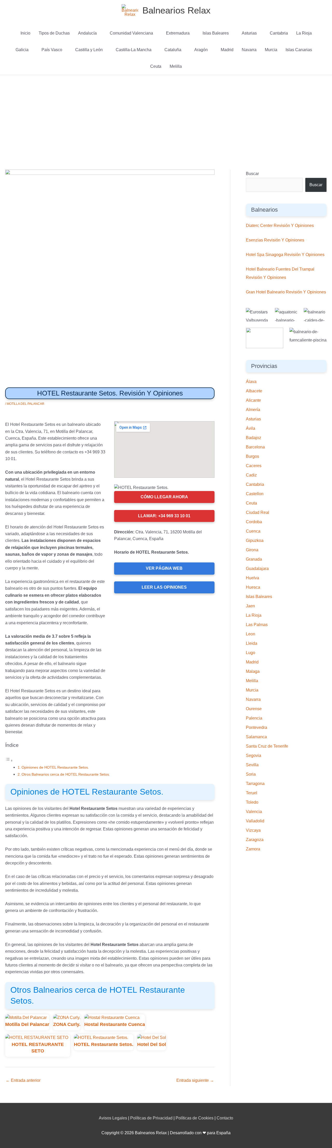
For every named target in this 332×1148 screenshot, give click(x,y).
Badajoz (253, 437)
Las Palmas (257, 624)
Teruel (251, 793)
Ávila (250, 428)
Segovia (253, 755)
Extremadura (178, 33)
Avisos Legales (113, 1118)
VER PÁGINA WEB (164, 568)
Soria (251, 774)
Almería (253, 409)
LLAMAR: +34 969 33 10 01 (164, 516)
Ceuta (155, 66)
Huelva (252, 578)
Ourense (254, 709)
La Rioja (304, 33)
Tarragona (255, 783)
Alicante (253, 400)
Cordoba (254, 522)
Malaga (253, 671)
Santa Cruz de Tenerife (267, 746)
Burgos (252, 456)
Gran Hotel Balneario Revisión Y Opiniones (286, 292)
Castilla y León (89, 50)
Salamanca (256, 737)
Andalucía (87, 33)
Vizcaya (253, 830)
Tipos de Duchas (54, 33)
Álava (251, 381)
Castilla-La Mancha (133, 50)
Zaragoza (255, 839)
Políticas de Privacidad (151, 1118)
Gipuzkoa (255, 540)
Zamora (253, 849)
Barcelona (255, 447)
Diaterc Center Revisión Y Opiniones (280, 225)
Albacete (254, 391)
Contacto (225, 1118)
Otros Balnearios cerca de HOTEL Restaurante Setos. (66, 774)
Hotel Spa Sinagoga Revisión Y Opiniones (285, 254)
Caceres (253, 466)
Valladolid (255, 821)
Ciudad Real (257, 512)
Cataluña (172, 50)
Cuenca (253, 531)
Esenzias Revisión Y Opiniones (275, 240)
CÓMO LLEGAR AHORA (164, 497)
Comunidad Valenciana (131, 33)
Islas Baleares (216, 33)
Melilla (176, 66)
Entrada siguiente (195, 1080)
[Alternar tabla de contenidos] (9, 760)
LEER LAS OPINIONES (164, 587)
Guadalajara (257, 568)
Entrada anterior (23, 1080)
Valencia (254, 811)
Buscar (252, 173)
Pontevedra (256, 727)
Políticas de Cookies (194, 1118)
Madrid (227, 50)
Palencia (254, 718)
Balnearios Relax (176, 10)
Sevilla (252, 765)
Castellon (255, 494)
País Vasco (52, 50)
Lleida (251, 643)
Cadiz (251, 475)
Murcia (271, 50)
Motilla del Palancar (25, 404)
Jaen (250, 606)
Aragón (201, 50)
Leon (250, 634)
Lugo (250, 652)
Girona (252, 550)
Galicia (22, 50)
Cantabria (279, 33)
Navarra (249, 50)
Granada (254, 559)
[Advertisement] (166, 114)
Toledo (252, 802)
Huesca (253, 587)
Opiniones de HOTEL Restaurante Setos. (55, 767)
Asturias (249, 33)
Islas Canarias (299, 50)
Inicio (25, 33)
